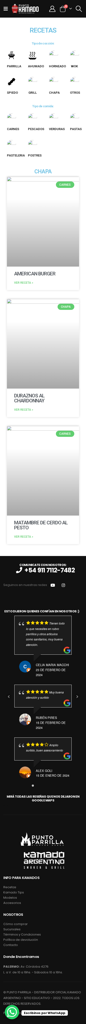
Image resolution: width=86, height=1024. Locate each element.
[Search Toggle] (78, 9)
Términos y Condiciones (22, 934)
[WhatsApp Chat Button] (12, 1012)
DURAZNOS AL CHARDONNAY (29, 398)
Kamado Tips (13, 892)
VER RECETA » (23, 282)
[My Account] (52, 9)
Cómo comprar (15, 924)
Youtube (52, 585)
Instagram (63, 585)
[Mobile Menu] (7, 9)
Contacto (10, 945)
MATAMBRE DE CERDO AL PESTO (41, 525)
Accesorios (12, 903)
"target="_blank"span (41, 798)
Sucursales (12, 929)
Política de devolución (20, 939)
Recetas (9, 887)
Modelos (10, 897)
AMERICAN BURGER (34, 274)
